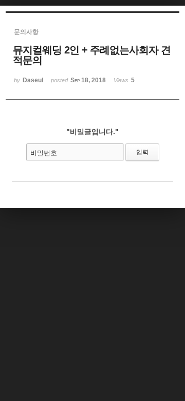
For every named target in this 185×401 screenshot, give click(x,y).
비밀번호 (43, 153)
